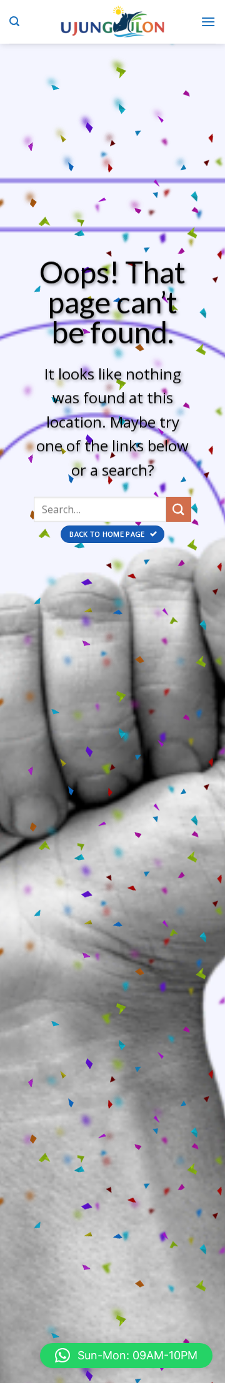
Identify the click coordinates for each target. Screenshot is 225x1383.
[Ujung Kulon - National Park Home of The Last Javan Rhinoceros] (112, 21)
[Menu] (208, 21)
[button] (126, 1355)
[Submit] (178, 509)
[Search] (14, 21)
